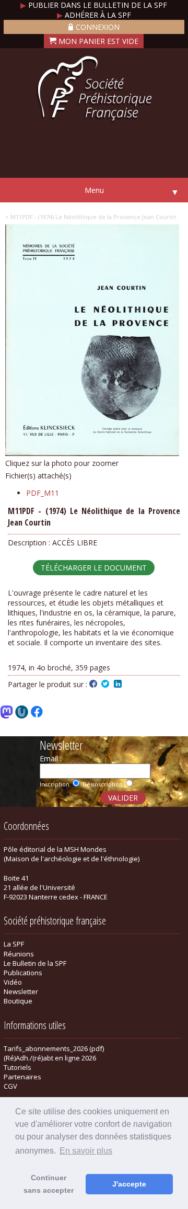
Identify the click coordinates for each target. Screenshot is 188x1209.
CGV (10, 1086)
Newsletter (21, 991)
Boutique (18, 1001)
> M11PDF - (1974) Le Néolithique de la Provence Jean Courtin (91, 217)
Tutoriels (17, 1067)
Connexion (98, 27)
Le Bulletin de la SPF (35, 963)
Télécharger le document (94, 568)
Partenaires (22, 1076)
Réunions (19, 954)
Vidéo (13, 982)
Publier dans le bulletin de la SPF (93, 5)
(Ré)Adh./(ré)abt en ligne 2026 (50, 1058)
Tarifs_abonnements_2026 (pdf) (54, 1048)
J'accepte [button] (129, 1184)
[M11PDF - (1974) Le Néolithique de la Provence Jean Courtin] (92, 453)
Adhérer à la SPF (94, 15)
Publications (23, 972)
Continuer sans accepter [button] (49, 1183)
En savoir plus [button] (86, 1150)
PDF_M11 (42, 493)
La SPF (14, 944)
